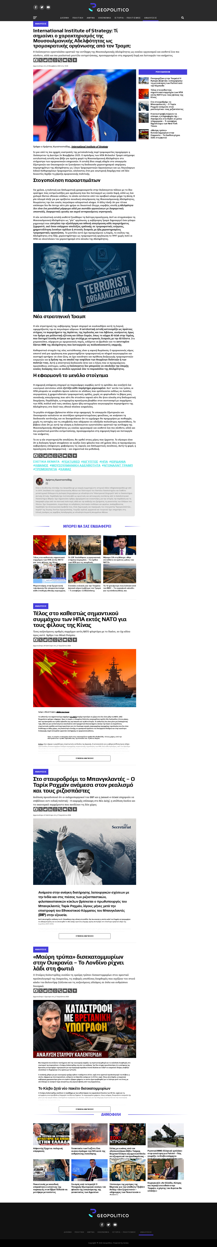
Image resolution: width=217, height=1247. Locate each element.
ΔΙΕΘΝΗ (64, 18)
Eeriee (125, 1243)
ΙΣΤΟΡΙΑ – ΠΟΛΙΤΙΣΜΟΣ (128, 18)
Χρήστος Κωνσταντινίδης (59, 480)
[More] (75, 60)
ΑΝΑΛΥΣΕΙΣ (150, 18)
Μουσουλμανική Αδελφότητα (75, 465)
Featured (71, 461)
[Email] (65, 60)
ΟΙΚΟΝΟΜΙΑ (104, 18)
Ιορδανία (118, 461)
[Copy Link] (70, 60)
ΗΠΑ (104, 461)
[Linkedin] (50, 60)
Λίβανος (41, 465)
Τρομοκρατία (46, 469)
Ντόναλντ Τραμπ (118, 465)
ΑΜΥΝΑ (91, 18)
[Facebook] (35, 60)
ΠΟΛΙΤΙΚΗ (77, 18)
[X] (40, 60)
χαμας (65, 469)
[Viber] (60, 60)
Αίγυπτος (90, 461)
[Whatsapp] (55, 60)
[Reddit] (45, 60)
